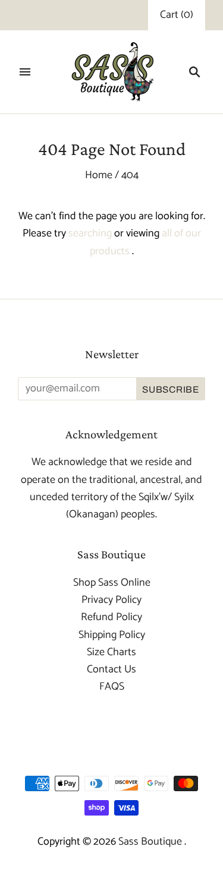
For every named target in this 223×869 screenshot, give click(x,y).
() (176, 15)
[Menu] (25, 72)
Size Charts (111, 652)
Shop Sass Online (111, 583)
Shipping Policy (111, 635)
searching (90, 233)
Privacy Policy (111, 600)
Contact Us (111, 669)
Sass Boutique (151, 842)
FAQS (111, 687)
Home (98, 175)
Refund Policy (111, 617)
